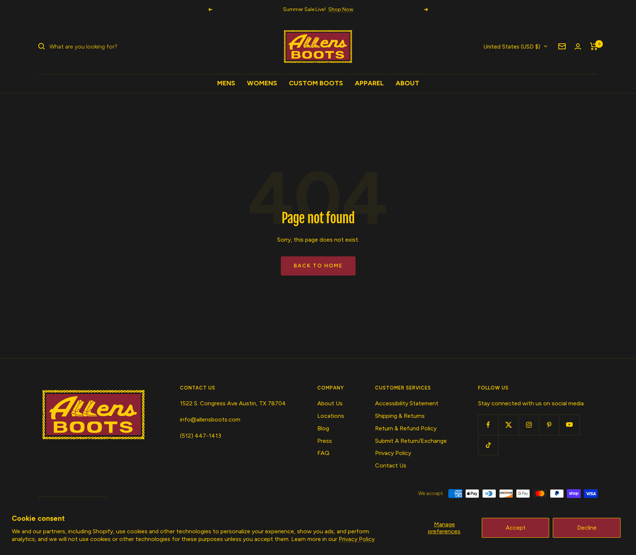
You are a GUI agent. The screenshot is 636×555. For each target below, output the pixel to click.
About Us (330, 403)
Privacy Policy (357, 539)
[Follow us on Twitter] (508, 425)
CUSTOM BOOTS (316, 83)
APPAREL (369, 83)
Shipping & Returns (400, 415)
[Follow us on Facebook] (488, 425)
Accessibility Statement (406, 403)
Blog (323, 428)
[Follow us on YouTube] (569, 425)
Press (324, 440)
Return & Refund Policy (406, 428)
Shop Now (340, 9)
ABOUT (407, 83)
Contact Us (390, 465)
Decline (587, 527)
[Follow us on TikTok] (488, 445)
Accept (516, 527)
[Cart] (594, 46)
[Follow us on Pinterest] (549, 425)
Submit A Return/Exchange (411, 440)
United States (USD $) (512, 46)
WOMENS (262, 83)
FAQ (323, 452)
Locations (330, 415)
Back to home (318, 266)
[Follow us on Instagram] (529, 425)
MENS (226, 83)
